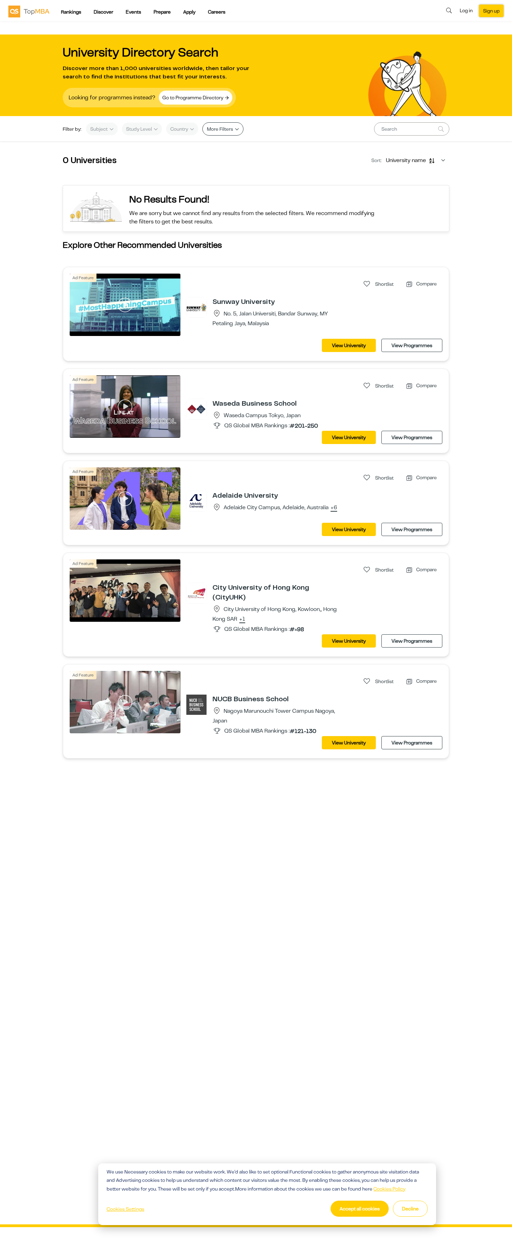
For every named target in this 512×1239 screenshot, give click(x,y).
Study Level (139, 129)
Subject (99, 129)
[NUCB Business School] (196, 704)
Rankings (71, 12)
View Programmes (411, 345)
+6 (334, 508)
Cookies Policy (389, 1189)
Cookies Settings (125, 1209)
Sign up (491, 11)
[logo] (28, 11)
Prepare (162, 12)
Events (133, 12)
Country (179, 129)
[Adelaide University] (196, 500)
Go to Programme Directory (193, 97)
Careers (216, 12)
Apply (189, 12)
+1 (242, 619)
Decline (410, 1209)
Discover (103, 12)
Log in (466, 10)
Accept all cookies (360, 1209)
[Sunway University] (196, 307)
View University (349, 345)
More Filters (220, 129)
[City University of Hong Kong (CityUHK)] (196, 592)
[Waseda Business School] (196, 408)
